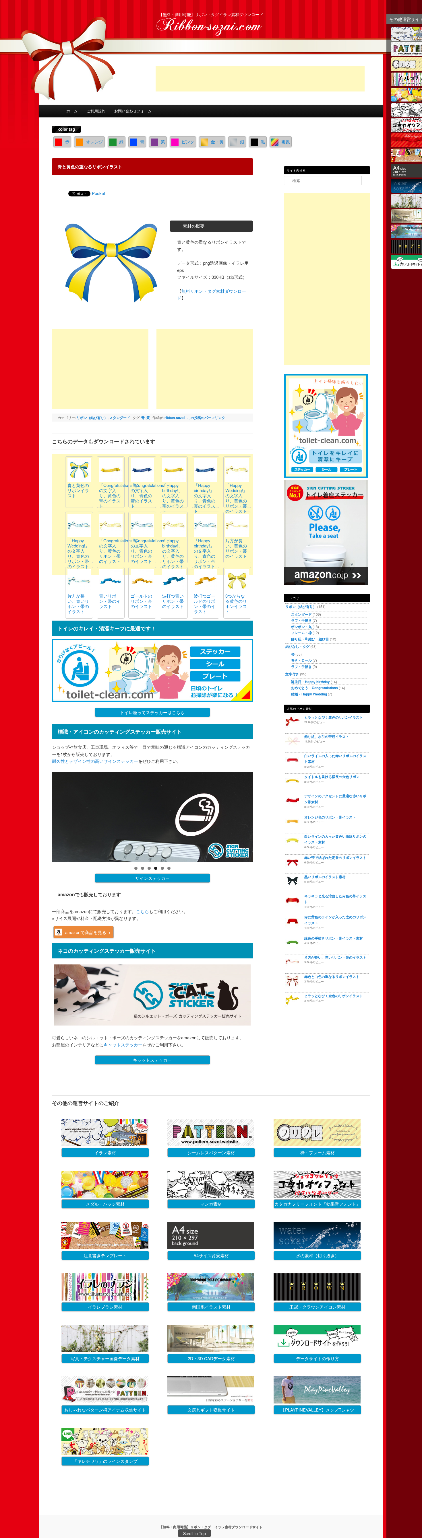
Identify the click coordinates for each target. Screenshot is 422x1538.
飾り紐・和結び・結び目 (310, 639)
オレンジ (94, 142)
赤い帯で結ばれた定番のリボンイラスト (335, 857)
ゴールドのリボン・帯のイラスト (141, 601)
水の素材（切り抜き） (317, 1255)
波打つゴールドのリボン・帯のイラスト (204, 603)
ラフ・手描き (301, 620)
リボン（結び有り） (92, 417)
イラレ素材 (105, 1152)
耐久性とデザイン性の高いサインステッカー (95, 761)
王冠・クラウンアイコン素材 (317, 1307)
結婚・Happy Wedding (309, 694)
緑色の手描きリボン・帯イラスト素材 (333, 938)
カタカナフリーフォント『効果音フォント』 (317, 1204)
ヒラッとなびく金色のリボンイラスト (333, 995)
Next (263, 815)
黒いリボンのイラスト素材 (325, 876)
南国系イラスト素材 (211, 1307)
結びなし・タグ (297, 646)
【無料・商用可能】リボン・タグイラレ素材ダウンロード (211, 14)
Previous (42, 815)
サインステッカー (152, 878)
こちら (142, 911)
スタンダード (119, 417)
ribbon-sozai (174, 417)
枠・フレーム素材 (317, 1152)
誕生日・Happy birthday (310, 681)
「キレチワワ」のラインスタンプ (105, 1461)
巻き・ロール (301, 660)
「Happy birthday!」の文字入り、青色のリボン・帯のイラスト (204, 553)
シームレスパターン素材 (211, 1152)
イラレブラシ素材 (105, 1307)
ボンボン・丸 (301, 626)
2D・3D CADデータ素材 (211, 1358)
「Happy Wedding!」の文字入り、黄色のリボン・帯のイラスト (236, 498)
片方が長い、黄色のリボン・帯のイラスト (236, 548)
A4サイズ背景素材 (211, 1255)
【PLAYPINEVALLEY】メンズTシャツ (317, 1410)
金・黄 (217, 142)
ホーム (72, 111)
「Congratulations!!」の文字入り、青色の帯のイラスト (151, 495)
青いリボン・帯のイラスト (110, 601)
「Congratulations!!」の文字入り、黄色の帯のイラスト (119, 495)
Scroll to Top (194, 1533)
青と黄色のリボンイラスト (78, 490)
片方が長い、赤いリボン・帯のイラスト (335, 957)
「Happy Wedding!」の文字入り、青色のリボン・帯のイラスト (78, 553)
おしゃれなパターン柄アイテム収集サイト (105, 1410)
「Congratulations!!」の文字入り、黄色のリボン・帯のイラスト (119, 550)
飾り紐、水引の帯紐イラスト (326, 736)
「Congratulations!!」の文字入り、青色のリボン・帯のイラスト (151, 550)
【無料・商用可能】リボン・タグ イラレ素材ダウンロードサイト (211, 1526)
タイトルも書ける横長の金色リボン (331, 776)
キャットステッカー (123, 1045)
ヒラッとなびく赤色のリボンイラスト (333, 717)
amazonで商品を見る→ (88, 932)
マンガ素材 (211, 1204)
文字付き (292, 674)
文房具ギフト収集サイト (211, 1410)
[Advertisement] (260, 78)
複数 (285, 142)
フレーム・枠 (301, 632)
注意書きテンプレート (105, 1255)
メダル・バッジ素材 (105, 1204)
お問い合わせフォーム (133, 111)
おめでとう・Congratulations (314, 687)
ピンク (187, 142)
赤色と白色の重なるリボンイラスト (331, 976)
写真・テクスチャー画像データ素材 (105, 1358)
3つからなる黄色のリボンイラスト (236, 603)
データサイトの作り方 (317, 1358)
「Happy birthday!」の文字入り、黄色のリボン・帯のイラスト (173, 553)
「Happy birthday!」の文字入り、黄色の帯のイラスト (173, 498)
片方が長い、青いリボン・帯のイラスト (78, 603)
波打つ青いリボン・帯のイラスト (173, 601)
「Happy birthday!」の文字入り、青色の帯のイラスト (204, 498)
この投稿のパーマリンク (206, 417)
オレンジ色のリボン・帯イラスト (330, 817)
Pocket (98, 193)
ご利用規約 (96, 111)
